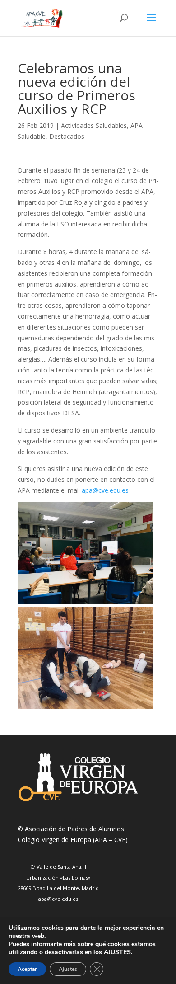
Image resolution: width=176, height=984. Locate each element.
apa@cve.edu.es (105, 490)
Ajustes (68, 969)
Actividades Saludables (94, 125)
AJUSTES (117, 952)
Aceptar (27, 969)
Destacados (66, 136)
